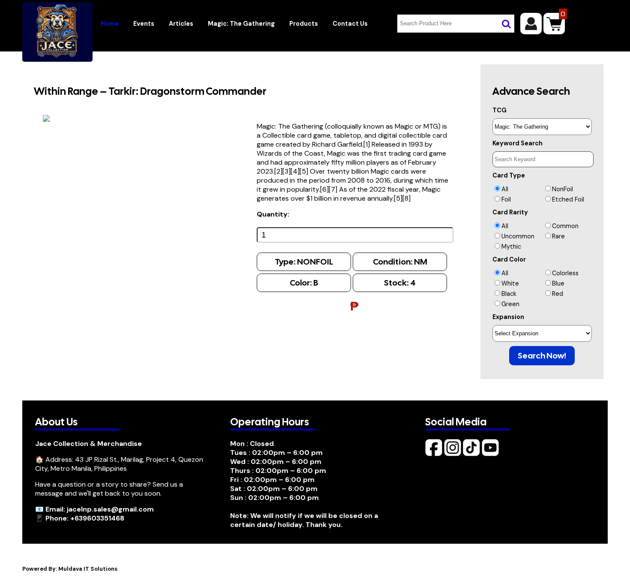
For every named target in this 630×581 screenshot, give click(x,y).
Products (303, 23)
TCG (499, 110)
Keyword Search (517, 143)
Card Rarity (510, 212)
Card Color (509, 259)
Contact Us (350, 23)
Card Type (508, 175)
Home (110, 23)
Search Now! (542, 355)
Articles (181, 23)
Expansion (508, 317)
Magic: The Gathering (241, 23)
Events (143, 23)
